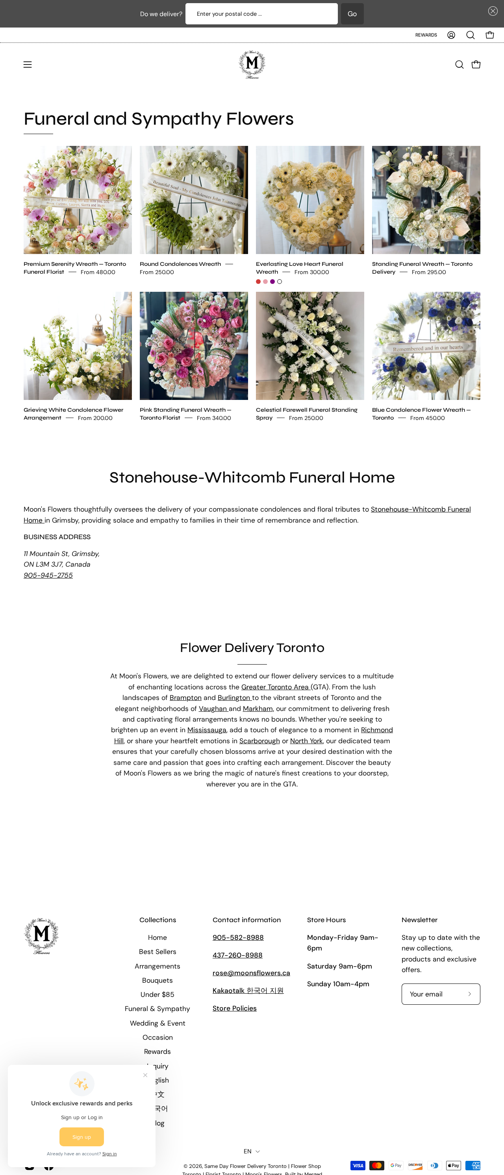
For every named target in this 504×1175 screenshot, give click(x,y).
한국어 (157, 1108)
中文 (157, 1094)
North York (306, 741)
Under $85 (157, 994)
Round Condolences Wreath (180, 263)
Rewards (426, 35)
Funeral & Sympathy (157, 1008)
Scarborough (259, 741)
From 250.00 (157, 271)
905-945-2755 (48, 575)
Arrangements (157, 966)
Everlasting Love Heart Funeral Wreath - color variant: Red (258, 281)
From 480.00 (98, 271)
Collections (157, 920)
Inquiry (158, 1066)
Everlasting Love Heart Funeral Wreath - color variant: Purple (272, 281)
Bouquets (157, 980)
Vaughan (214, 708)
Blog (158, 1123)
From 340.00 (214, 417)
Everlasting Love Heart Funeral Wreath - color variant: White (279, 281)
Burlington (235, 697)
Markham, (258, 708)
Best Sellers (157, 951)
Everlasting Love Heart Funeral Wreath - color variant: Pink (265, 281)
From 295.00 (429, 271)
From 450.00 (427, 417)
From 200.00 (95, 417)
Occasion (158, 1037)
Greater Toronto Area (276, 687)
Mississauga (206, 730)
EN (248, 1151)
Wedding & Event (157, 1023)
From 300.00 (312, 271)
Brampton (186, 697)
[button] (491, 11)
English (157, 1080)
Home (157, 937)
